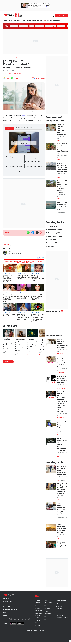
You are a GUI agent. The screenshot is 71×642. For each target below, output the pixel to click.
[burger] (67, 19)
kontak (24, 115)
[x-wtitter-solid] (37, 232)
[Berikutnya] (45, 338)
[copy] (41, 232)
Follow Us (5, 619)
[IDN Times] (13, 15)
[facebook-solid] (32, 232)
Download (6, 623)
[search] (53, 16)
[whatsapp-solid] (28, 232)
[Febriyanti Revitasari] (5, 253)
